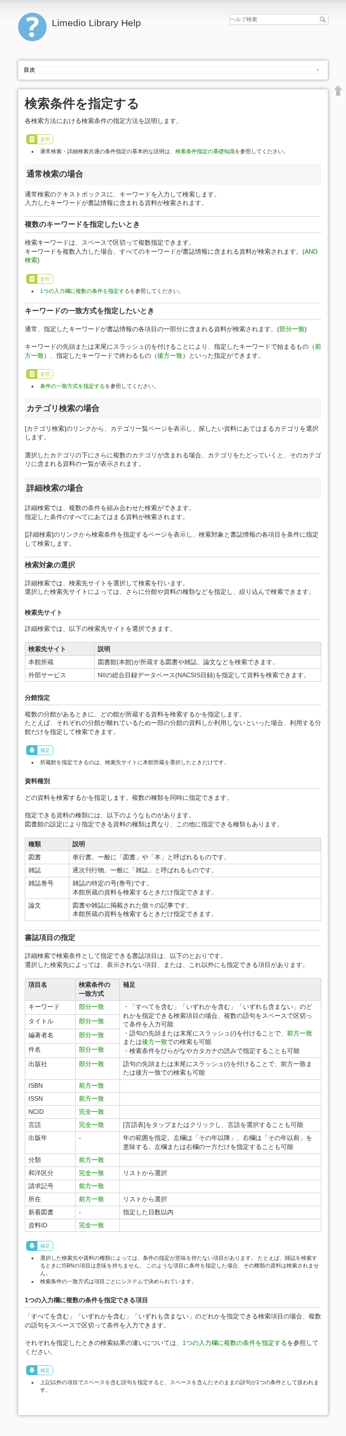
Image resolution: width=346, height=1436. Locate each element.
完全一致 (91, 1111)
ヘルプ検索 (323, 19)
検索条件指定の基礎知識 (205, 151)
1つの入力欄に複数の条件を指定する (85, 291)
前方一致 (299, 1033)
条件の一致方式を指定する (72, 386)
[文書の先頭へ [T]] (338, 90)
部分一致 (292, 329)
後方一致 (169, 355)
